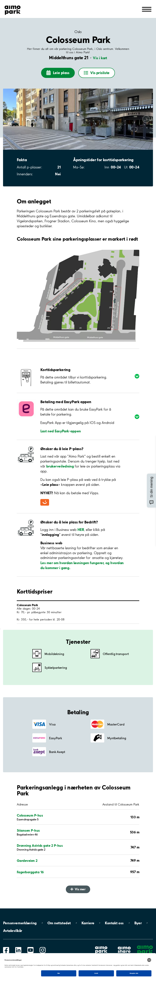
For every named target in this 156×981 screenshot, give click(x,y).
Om (59, 923)
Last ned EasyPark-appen (60, 431)
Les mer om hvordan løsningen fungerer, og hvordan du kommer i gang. (82, 565)
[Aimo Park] (13, 9)
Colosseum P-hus (30, 815)
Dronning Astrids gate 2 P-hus (40, 845)
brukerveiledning (60, 466)
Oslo (78, 32)
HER (80, 529)
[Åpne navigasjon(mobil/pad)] (146, 9)
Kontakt (114, 923)
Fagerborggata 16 (30, 872)
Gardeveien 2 (27, 860)
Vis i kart (100, 58)
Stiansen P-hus (28, 830)
